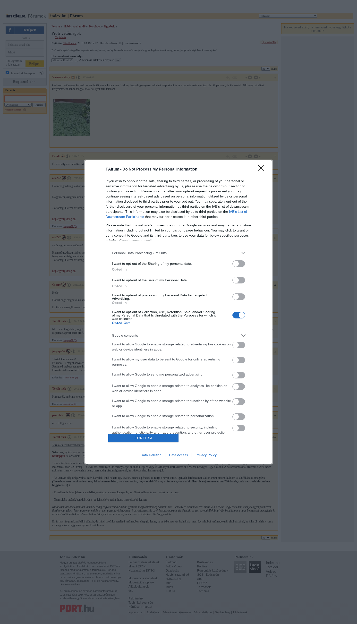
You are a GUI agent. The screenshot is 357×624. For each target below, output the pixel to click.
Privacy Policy (206, 455)
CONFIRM (144, 438)
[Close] (262, 169)
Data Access (178, 455)
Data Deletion (151, 455)
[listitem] (178, 253)
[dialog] (178, 312)
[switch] (238, 263)
